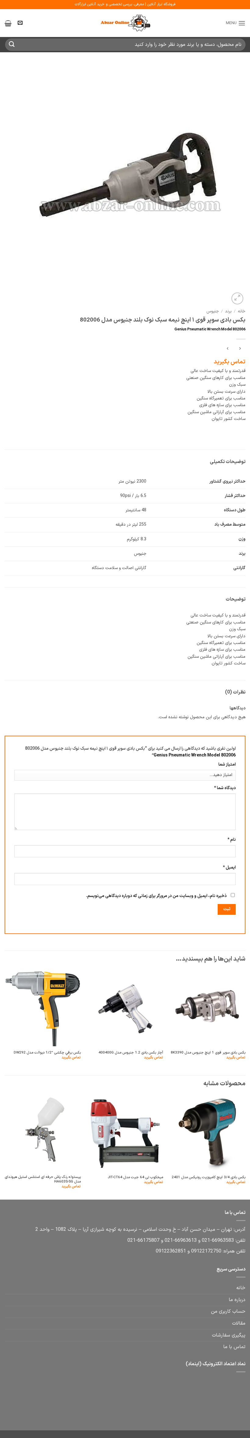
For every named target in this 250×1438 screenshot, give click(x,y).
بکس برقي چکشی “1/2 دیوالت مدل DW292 (47, 1052)
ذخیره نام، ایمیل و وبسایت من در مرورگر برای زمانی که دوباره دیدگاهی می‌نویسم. (156, 896)
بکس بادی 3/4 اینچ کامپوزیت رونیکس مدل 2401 (208, 1177)
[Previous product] (227, 349)
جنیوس (212, 311)
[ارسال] (12, 44)
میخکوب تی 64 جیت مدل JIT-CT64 (135, 1177)
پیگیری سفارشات (228, 1335)
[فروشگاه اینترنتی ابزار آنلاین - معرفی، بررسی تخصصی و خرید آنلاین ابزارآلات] (125, 23)
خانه (241, 311)
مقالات (238, 1323)
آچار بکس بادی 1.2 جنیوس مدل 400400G (130, 1052)
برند (228, 311)
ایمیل (229, 867)
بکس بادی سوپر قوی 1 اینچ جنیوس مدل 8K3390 (208, 1052)
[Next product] (240, 349)
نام (231, 840)
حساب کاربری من (228, 1311)
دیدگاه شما (225, 788)
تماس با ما (234, 1347)
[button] (235, 23)
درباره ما (237, 1300)
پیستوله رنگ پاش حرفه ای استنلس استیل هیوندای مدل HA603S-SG (43, 1179)
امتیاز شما (227, 764)
